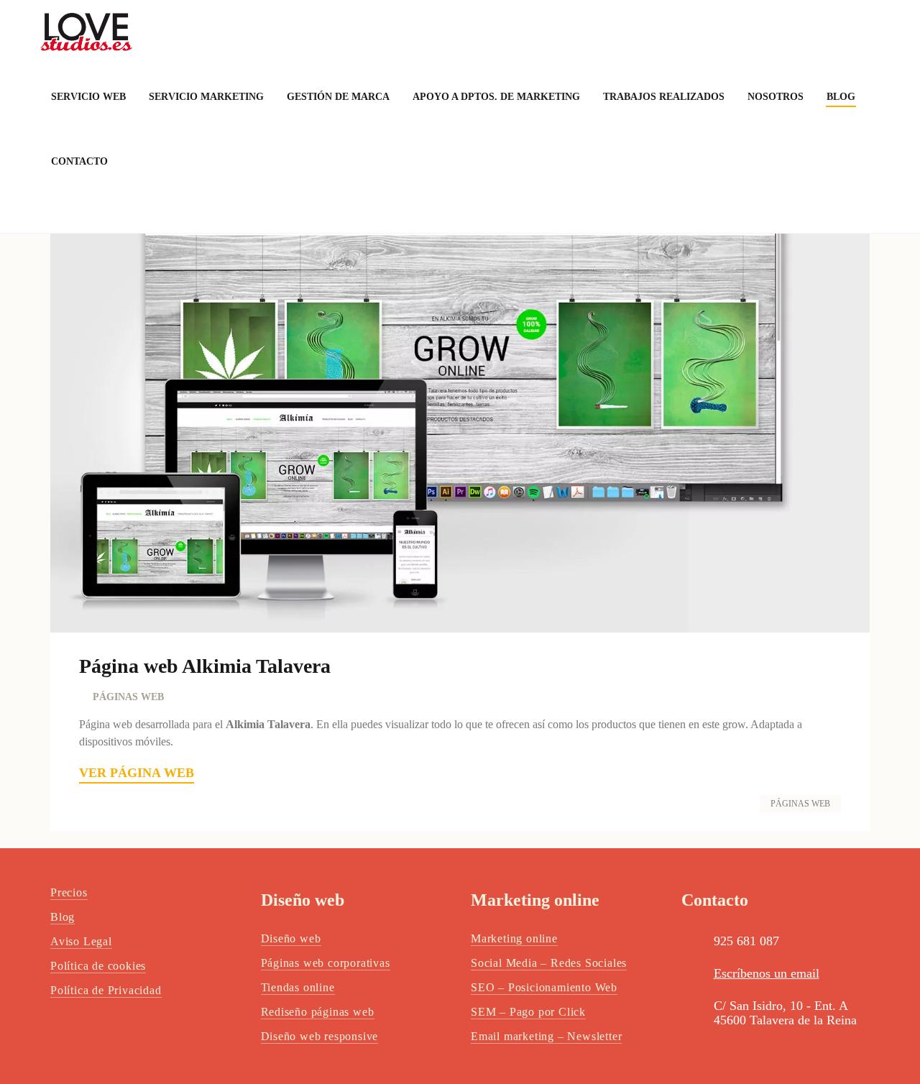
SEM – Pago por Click (528, 1012)
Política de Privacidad (106, 990)
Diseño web (291, 938)
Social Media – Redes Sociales (549, 963)
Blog (62, 917)
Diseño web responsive (320, 1036)
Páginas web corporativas (325, 963)
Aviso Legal (81, 941)
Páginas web (800, 804)
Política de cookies (98, 966)
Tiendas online (298, 987)
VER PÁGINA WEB (136, 773)
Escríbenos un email (766, 973)
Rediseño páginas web (317, 1012)
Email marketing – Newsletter (546, 1036)
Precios (69, 892)
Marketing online (514, 938)
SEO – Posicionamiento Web (544, 987)
